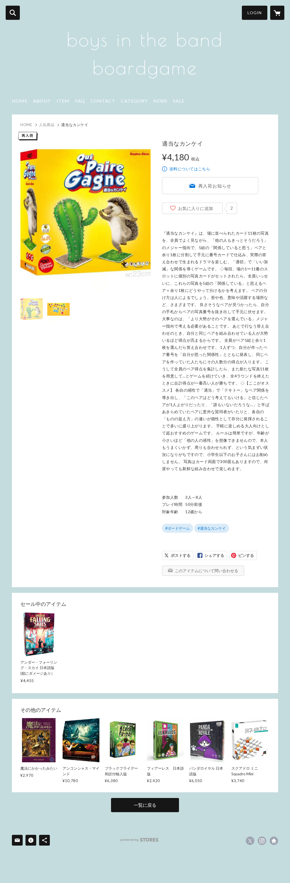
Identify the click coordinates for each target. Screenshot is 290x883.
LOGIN (255, 12)
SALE (178, 100)
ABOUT (42, 100)
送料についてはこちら (189, 168)
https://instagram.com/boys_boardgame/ (262, 841)
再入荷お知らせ (215, 185)
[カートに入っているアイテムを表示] (277, 13)
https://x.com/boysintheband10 (250, 841)
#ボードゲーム (177, 528)
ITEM (63, 100)
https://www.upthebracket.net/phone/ (274, 841)
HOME (19, 100)
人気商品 (47, 124)
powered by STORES (139, 840)
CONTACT (103, 100)
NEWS (160, 100)
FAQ (80, 100)
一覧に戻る (145, 805)
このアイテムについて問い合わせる (206, 570)
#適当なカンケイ (212, 528)
